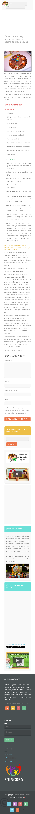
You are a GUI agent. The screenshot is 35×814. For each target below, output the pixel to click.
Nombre (7, 381)
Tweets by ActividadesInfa (15, 645)
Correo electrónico (10, 390)
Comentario (8, 360)
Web (6, 399)
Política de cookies (10, 758)
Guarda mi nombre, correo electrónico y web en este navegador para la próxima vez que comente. (16, 410)
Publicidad (8, 761)
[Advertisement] (17, 21)
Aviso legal (8, 754)
